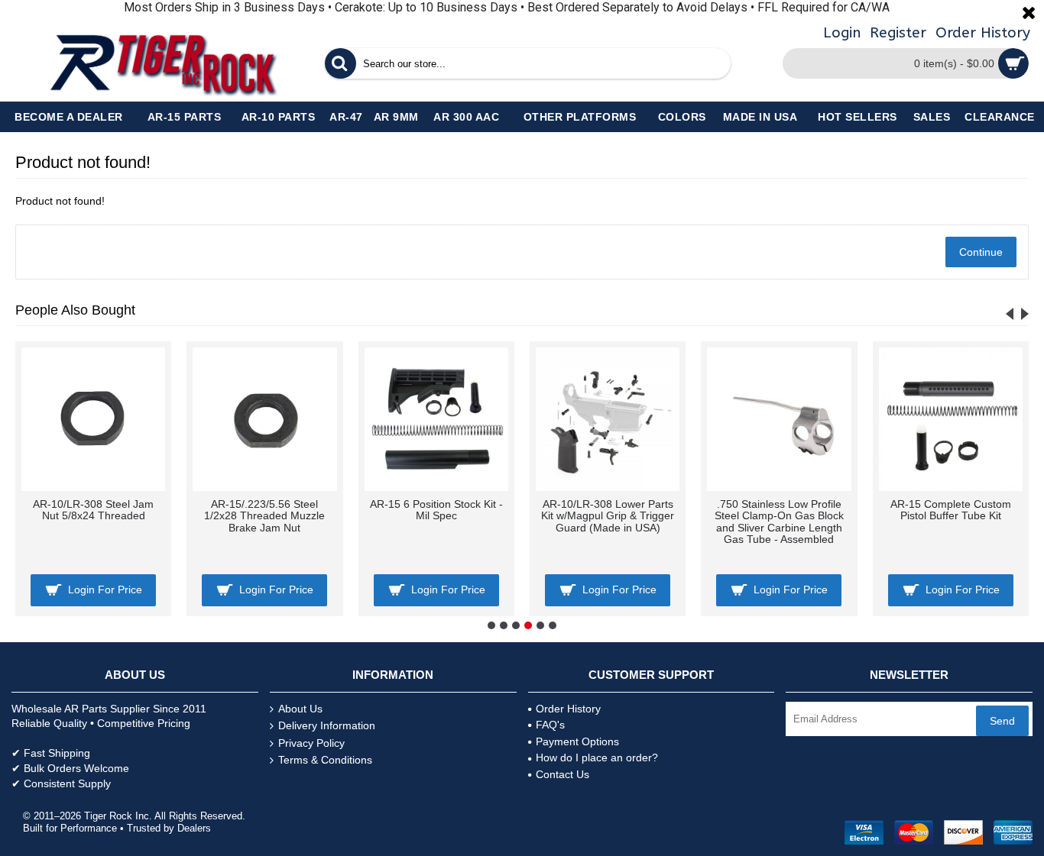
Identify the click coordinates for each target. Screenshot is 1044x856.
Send (1002, 721)
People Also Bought (75, 310)
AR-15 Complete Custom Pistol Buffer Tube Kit (950, 510)
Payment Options (577, 741)
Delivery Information (326, 725)
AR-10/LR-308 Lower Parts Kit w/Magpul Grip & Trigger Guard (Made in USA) (607, 516)
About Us (300, 709)
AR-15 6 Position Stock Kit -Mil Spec (436, 510)
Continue (981, 252)
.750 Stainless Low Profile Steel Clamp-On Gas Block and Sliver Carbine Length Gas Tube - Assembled (779, 521)
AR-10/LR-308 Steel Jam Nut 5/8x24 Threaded (93, 510)
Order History (568, 709)
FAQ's (550, 725)
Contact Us (562, 774)
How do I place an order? (597, 757)
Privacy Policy (311, 743)
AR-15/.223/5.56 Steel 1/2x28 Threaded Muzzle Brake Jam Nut (264, 516)
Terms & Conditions (325, 760)
